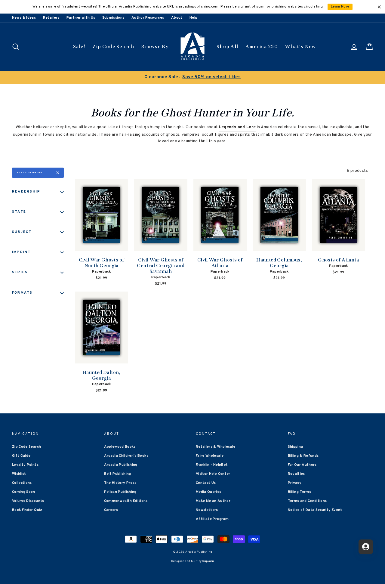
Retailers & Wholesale (215, 446)
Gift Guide (21, 455)
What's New (300, 46)
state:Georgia (30, 172)
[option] (192, 77)
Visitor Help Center (213, 473)
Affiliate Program (212, 519)
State (19, 212)
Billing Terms (299, 492)
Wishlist (19, 473)
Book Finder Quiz (27, 510)
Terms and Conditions (307, 501)
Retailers (51, 17)
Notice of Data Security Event (315, 510)
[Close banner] (379, 7)
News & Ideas (24, 17)
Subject (22, 232)
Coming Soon (23, 492)
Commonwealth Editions (126, 501)
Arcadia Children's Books (126, 455)
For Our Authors (302, 464)
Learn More (340, 7)
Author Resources (147, 17)
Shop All (227, 46)
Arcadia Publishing (120, 464)
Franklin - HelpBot (212, 464)
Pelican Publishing (120, 492)
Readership (26, 192)
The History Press (120, 482)
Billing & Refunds (303, 455)
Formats (22, 293)
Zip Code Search (113, 46)
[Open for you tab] (366, 546)
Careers (111, 510)
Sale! (79, 46)
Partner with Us (80, 17)
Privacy (294, 482)
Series (20, 272)
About (177, 17)
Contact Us (206, 482)
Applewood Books (120, 446)
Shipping (295, 446)
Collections (22, 482)
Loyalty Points (25, 464)
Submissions (113, 17)
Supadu (208, 561)
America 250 (261, 46)
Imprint (21, 252)
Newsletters (207, 510)
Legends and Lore (237, 127)
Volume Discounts (28, 501)
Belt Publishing (117, 473)
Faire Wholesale (209, 455)
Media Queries (208, 492)
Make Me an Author (213, 501)
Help (193, 17)
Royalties (296, 473)
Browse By (154, 46)
